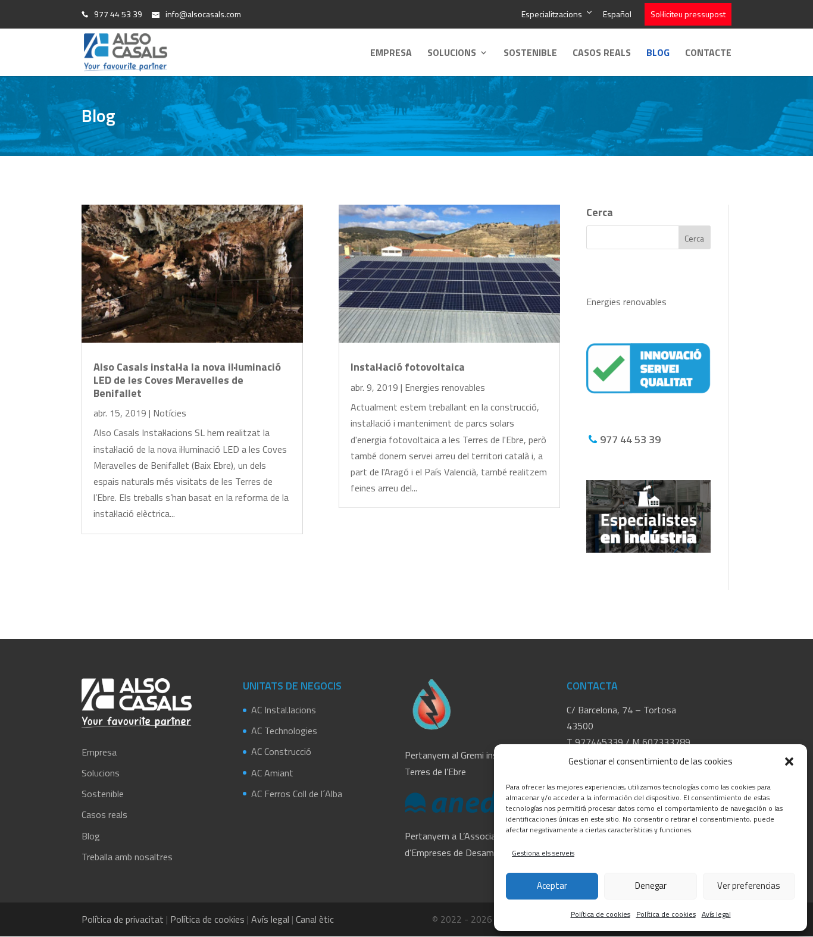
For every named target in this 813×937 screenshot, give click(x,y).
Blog (658, 53)
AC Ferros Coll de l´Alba (296, 793)
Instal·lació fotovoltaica (408, 367)
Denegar (651, 885)
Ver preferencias (748, 885)
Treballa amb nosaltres (127, 857)
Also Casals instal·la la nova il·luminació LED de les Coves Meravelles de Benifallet (187, 379)
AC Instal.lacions (283, 710)
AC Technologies (284, 730)
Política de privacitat (123, 919)
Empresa (391, 53)
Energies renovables (445, 387)
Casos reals (602, 53)
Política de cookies (600, 914)
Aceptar (552, 885)
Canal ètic (315, 919)
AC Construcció (281, 751)
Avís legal (716, 914)
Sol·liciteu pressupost (688, 14)
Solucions (451, 53)
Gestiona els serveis (543, 852)
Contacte (708, 53)
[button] (789, 761)
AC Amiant (272, 773)
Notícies (169, 413)
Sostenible (530, 53)
